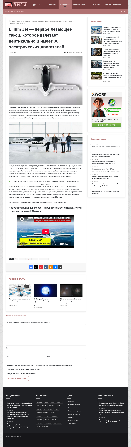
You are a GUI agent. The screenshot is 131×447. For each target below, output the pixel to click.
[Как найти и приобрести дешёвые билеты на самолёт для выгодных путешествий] (96, 30)
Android (39, 402)
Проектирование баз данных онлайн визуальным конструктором (19, 301)
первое (41, 259)
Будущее (52, 5)
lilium (16, 259)
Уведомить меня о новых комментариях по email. (24, 369)
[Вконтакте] (46, 267)
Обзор (56, 409)
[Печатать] (60, 267)
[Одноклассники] (51, 267)
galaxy (53, 402)
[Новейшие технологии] (16, 4)
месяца (39, 419)
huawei (59, 402)
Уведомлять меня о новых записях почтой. (21, 373)
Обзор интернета (74, 414)
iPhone (44, 405)
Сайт (48, 357)
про (38, 426)
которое (28, 259)
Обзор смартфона (42, 412)
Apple (46, 402)
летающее (34, 259)
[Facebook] (31, 267)
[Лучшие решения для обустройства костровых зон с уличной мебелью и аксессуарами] (96, 76)
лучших (54, 416)
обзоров (39, 423)
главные (39, 416)
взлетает (22, 259)
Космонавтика (79, 5)
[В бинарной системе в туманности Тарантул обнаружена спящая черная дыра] (45, 290)
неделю (47, 419)
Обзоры (42, 5)
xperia (39, 409)
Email (8, 357)
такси (46, 259)
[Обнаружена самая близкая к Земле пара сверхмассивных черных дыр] (71, 290)
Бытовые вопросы (113, 5)
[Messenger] (55, 267)
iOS (38, 405)
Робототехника (95, 5)
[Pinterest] (41, 267)
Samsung (52, 405)
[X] (36, 267)
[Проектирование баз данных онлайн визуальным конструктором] (20, 290)
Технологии (64, 5)
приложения (57, 423)
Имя (7, 348)
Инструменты (48, 409)
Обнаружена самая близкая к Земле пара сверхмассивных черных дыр (70, 301)
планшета (48, 423)
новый (54, 419)
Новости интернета (74, 411)
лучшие (47, 416)
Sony (58, 405)
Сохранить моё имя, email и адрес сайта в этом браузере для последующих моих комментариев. (39, 365)
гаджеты (53, 412)
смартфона (45, 426)
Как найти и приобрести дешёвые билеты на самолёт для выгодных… (112, 29)
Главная (12, 21)
